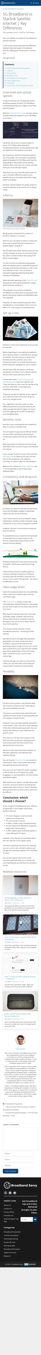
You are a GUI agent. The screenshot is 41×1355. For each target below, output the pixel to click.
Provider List (8, 1215)
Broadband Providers (12, 1249)
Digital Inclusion (10, 1252)
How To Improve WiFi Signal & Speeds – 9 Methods (20, 977)
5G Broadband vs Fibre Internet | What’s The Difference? (18, 899)
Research (7, 1256)
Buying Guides (9, 1245)
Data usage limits (13, 80)
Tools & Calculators (11, 1235)
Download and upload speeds (18, 68)
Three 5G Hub (31, 280)
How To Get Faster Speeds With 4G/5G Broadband (20, 938)
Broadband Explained (16, 9)
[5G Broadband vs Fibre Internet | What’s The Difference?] (20, 885)
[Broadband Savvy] (8, 2)
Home (5, 9)
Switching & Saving (11, 1239)
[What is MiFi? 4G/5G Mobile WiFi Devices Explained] (20, 1001)
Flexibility (10, 83)
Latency (10, 71)
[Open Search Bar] (31, 2)
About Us (7, 1205)
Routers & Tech (9, 1242)
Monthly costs (12, 75)
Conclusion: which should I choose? (20, 85)
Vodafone (29, 466)
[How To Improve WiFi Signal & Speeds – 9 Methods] (20, 964)
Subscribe (35, 1219)
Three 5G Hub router (17, 113)
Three (23, 466)
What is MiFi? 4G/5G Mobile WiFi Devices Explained (17, 1015)
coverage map (8, 456)
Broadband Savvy (17, 1264)
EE (4, 469)
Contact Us (8, 1208)
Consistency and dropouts (17, 78)
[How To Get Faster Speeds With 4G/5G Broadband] (20, 925)
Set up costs (11, 73)
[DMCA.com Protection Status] (30, 1265)
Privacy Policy (9, 1212)
